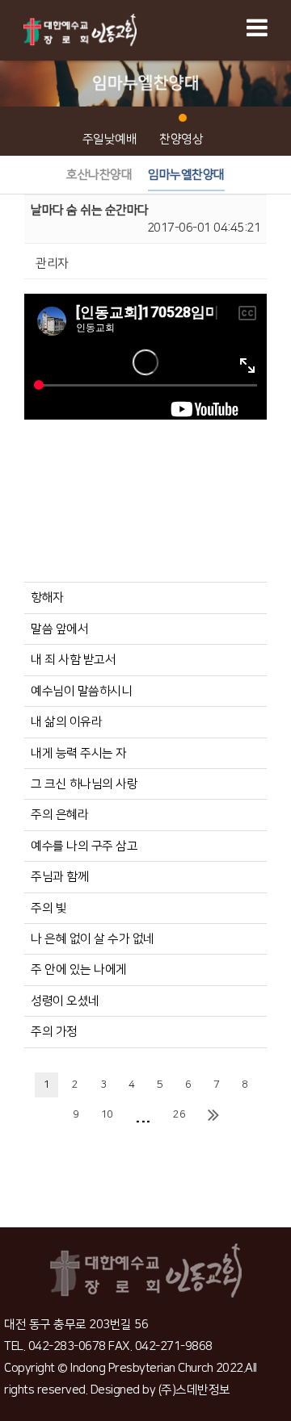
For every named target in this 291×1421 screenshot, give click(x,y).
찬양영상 (181, 139)
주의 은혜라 (59, 814)
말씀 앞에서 (59, 629)
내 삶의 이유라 (66, 722)
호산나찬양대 (99, 175)
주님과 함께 (59, 877)
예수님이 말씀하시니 (81, 691)
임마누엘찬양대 (186, 175)
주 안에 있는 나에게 (79, 969)
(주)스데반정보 (194, 1390)
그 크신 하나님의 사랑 (84, 784)
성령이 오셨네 (65, 1001)
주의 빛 (48, 908)
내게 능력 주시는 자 (79, 753)
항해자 (47, 597)
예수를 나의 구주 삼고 (84, 846)
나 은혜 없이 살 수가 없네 (92, 939)
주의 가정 (54, 1032)
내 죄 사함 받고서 (73, 660)
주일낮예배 (109, 139)
